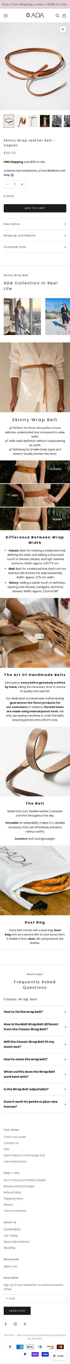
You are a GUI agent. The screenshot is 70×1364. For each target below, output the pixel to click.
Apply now (10, 1266)
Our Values (11, 1235)
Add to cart (35, 208)
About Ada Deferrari (16, 1242)
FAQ (6, 1149)
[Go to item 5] (57, 121)
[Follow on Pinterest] (25, 1324)
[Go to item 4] (45, 121)
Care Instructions (15, 1161)
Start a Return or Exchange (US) (24, 1155)
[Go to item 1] (9, 121)
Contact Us (11, 1143)
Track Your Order (15, 1137)
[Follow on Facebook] (5, 1324)
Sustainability (12, 1229)
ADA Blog (9, 1248)
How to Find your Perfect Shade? (25, 1180)
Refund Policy (12, 1192)
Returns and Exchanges (19, 1186)
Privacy (8, 1205)
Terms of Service (15, 1211)
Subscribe (17, 1310)
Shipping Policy (13, 1198)
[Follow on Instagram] (15, 1324)
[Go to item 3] (33, 121)
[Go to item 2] (21, 121)
